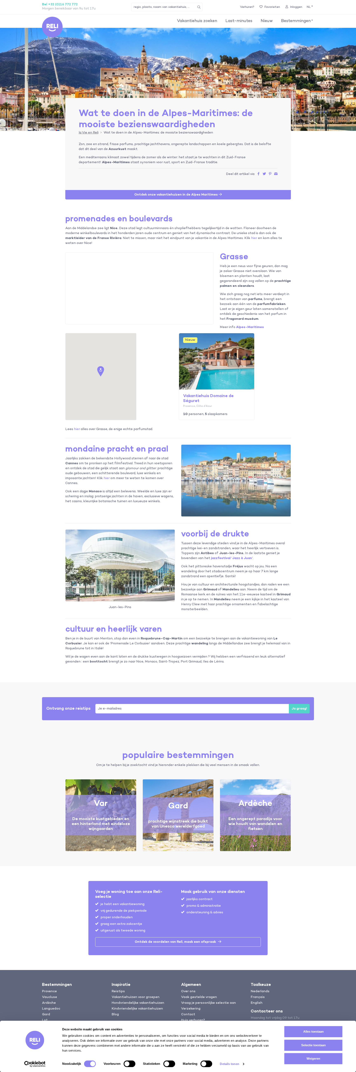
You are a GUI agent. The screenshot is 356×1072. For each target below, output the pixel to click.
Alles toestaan (313, 1031)
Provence (49, 991)
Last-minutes (238, 21)
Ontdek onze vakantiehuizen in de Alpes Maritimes (176, 194)
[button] (309, 7)
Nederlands (260, 991)
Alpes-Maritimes (250, 327)
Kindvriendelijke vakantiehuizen (137, 1008)
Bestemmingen (296, 21)
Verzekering (190, 1008)
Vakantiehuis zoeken (197, 21)
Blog (115, 1014)
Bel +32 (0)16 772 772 (60, 4)
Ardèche (49, 1003)
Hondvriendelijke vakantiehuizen (138, 1003)
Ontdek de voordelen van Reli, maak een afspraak (175, 942)
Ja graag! (299, 708)
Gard (46, 1014)
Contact (188, 1014)
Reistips (118, 991)
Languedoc (51, 1008)
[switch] (129, 1063)
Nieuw (267, 21)
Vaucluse (49, 997)
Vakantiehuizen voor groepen (135, 997)
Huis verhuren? (193, 1020)
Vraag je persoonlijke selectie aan (208, 1003)
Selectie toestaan (313, 1045)
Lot (45, 1020)
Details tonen (229, 1064)
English (256, 1003)
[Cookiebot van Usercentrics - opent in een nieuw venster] (35, 1064)
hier (254, 238)
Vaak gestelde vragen (199, 997)
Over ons (188, 991)
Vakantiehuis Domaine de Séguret (208, 398)
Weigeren (313, 1058)
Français (258, 997)
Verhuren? (247, 7)
